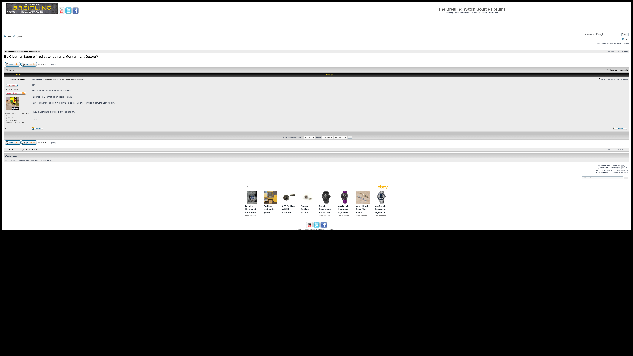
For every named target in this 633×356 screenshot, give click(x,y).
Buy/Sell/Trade (34, 51)
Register (18, 37)
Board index (10, 51)
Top (6, 129)
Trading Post (22, 51)
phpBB (308, 229)
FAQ (626, 39)
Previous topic (612, 70)
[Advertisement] (316, 22)
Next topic (624, 70)
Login (8, 37)
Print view (10, 70)
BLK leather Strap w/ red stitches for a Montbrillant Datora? (51, 56)
